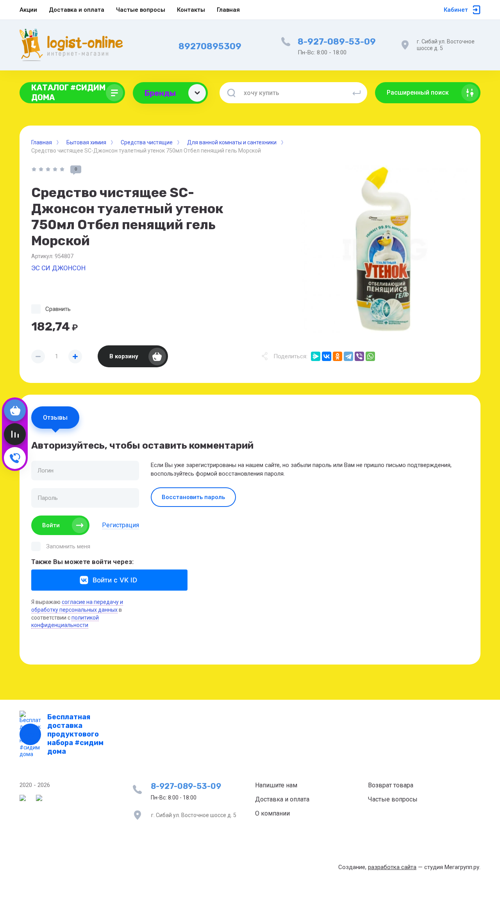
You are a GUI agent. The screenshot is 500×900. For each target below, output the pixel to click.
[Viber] (359, 356)
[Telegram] (348, 356)
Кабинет (456, 9)
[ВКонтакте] (326, 356)
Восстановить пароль (193, 497)
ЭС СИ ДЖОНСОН (58, 268)
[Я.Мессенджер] (315, 356)
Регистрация (120, 525)
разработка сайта (392, 867)
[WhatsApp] (370, 356)
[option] (385, 249)
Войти (51, 525)
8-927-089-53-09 (337, 41)
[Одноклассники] (337, 356)
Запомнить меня (68, 546)
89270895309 (210, 46)
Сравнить (58, 309)
